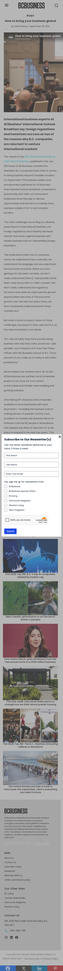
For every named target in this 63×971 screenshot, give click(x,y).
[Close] (59, 437)
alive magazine (16, 510)
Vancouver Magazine (19, 500)
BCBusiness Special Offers (22, 491)
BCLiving (13, 495)
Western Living (16, 505)
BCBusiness (14, 486)
